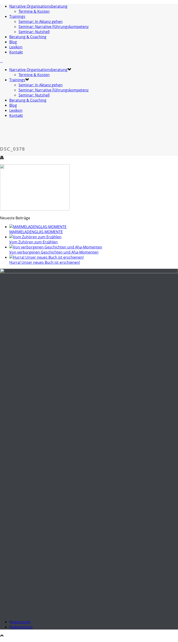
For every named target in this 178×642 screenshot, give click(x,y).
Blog (13, 41)
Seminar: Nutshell (34, 31)
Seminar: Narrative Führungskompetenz (54, 26)
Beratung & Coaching (27, 36)
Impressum (20, 621)
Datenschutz (21, 627)
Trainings (17, 16)
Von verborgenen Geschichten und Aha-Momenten (54, 252)
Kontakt (16, 52)
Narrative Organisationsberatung (38, 6)
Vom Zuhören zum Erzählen (33, 242)
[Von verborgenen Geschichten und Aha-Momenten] (55, 247)
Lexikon (15, 47)
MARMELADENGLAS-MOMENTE (36, 231)
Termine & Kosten (34, 11)
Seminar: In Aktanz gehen (41, 21)
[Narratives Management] (1, 60)
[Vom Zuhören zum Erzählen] (35, 236)
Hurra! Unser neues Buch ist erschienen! (44, 262)
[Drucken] (2, 158)
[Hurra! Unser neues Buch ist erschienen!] (46, 257)
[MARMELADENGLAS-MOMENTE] (38, 226)
